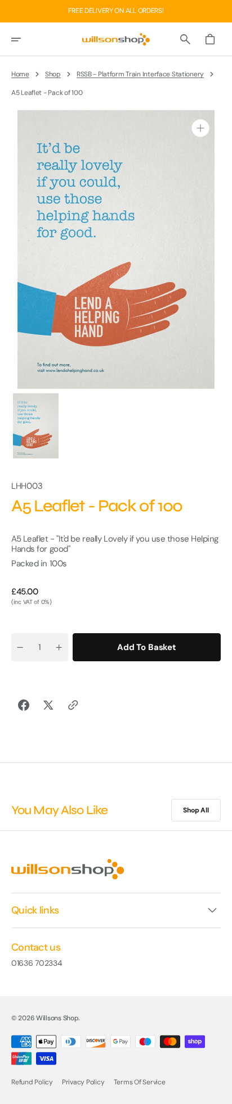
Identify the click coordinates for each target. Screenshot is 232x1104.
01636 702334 (37, 963)
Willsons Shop (57, 1018)
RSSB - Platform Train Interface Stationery (140, 74)
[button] (23, 39)
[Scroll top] (218, 1091)
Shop (53, 74)
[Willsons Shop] (116, 39)
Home (20, 74)
